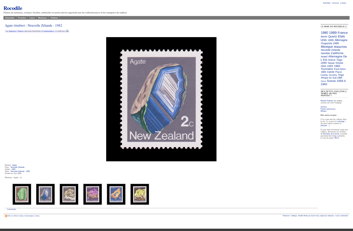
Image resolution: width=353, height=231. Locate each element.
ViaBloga (294, 216)
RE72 (337, 138)
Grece (331, 59)
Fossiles (22, 18)
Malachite (340, 46)
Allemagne (341, 40)
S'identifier (327, 3)
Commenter (11, 209)
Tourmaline (327, 69)
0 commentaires (48, 31)
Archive (324, 107)
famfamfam (344, 216)
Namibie (325, 53)
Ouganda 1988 (330, 43)
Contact (343, 3)
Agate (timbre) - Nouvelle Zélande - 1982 (33, 25)
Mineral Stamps (327, 101)
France (343, 32)
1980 (324, 32)
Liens (32, 18)
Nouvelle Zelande (330, 50)
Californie (337, 53)
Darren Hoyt (315, 216)
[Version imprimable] (67, 31)
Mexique (327, 46)
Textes (37, 216)
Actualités (10, 18)
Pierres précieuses (328, 109)
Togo (341, 74)
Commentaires (29, 216)
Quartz (332, 36)
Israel (324, 56)
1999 (331, 40)
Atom (21, 216)
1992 (330, 66)
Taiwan (331, 63)
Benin (324, 36)
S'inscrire (335, 3)
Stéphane (12, 31)
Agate (14, 165)
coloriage (340, 121)
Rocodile (12, 8)
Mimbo (305, 216)
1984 (323, 72)
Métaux (324, 111)
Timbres (54, 18)
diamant (324, 125)
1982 (13, 169)
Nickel (323, 81)
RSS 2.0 (16, 216)
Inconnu (333, 75)
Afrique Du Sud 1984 (331, 77)
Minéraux (42, 18)
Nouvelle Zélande (17, 167)
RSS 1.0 (10, 216)
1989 (333, 32)
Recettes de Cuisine (331, 134)
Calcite (330, 72)
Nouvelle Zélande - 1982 (20, 171)
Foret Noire (340, 69)
